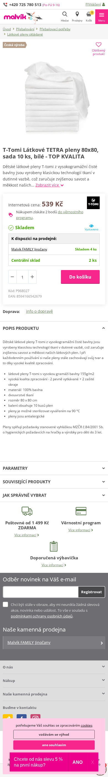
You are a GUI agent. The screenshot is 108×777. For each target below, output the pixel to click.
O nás (8, 667)
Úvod (7, 29)
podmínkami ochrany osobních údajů (42, 616)
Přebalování (25, 29)
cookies (86, 725)
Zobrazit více (47, 185)
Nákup (9, 680)
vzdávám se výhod (54, 734)
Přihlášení (93, 4)
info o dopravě (39, 311)
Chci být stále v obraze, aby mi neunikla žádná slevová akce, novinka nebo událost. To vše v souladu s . (55, 610)
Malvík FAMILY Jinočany (29, 249)
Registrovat (91, 591)
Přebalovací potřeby (55, 29)
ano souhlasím (54, 745)
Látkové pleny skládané (25, 34)
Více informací (25, 535)
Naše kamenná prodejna (25, 694)
